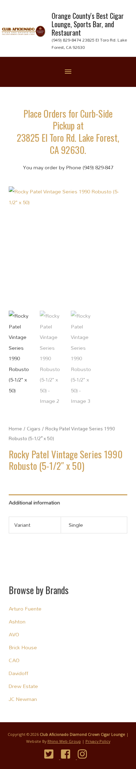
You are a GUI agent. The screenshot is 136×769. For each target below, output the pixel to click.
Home (15, 429)
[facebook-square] (68, 754)
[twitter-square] (51, 754)
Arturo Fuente (25, 608)
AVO (14, 634)
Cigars (33, 429)
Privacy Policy (97, 741)
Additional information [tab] (34, 502)
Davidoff (18, 673)
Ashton (17, 621)
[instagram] (85, 754)
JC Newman (23, 699)
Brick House (23, 647)
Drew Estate (23, 686)
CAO (14, 660)
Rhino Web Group (64, 741)
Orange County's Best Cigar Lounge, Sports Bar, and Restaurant (88, 24)
